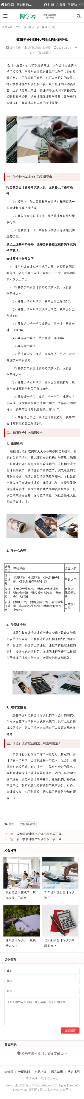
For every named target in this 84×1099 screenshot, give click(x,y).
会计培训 (29, 27)
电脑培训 (40, 1072)
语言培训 (57, 1072)
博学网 (32, 1089)
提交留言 (70, 1030)
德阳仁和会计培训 (39, 47)
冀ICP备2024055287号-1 (55, 1089)
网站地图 (74, 1072)
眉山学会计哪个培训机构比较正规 (39, 839)
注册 (51, 4)
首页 (18, 27)
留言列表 (11, 1044)
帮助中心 (77, 4)
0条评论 (46, 52)
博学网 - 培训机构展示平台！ (24, 4)
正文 (52, 27)
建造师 (8, 1072)
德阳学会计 (27, 824)
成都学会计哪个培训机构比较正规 (39, 834)
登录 (62, 4)
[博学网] (42, 16)
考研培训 (24, 1072)
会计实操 (42, 27)
